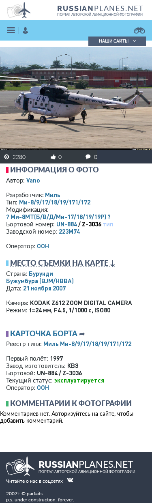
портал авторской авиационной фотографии (100, 15)
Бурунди (41, 273)
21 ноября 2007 (44, 288)
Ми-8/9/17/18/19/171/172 (54, 202)
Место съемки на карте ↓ (63, 262)
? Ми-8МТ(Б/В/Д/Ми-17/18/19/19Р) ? (58, 216)
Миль (52, 194)
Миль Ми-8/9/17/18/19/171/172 (87, 343)
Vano (33, 180)
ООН (43, 245)
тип (108, 224)
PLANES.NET (100, 8)
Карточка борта (43, 333)
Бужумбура (40, 280)
